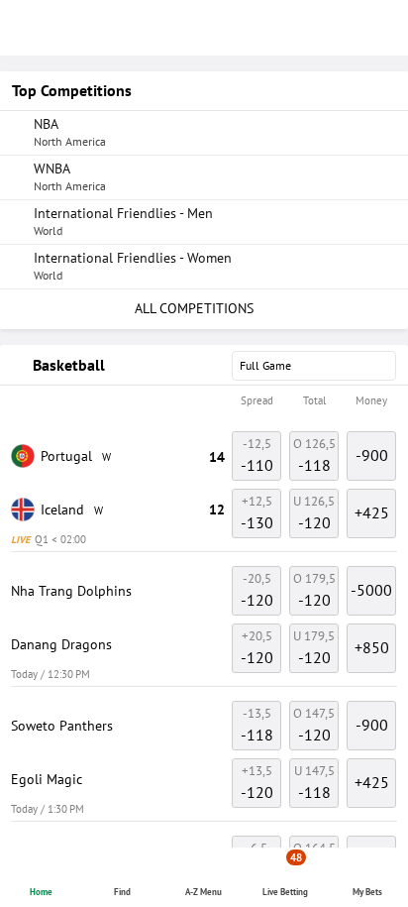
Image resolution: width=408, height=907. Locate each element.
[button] (204, 401)
